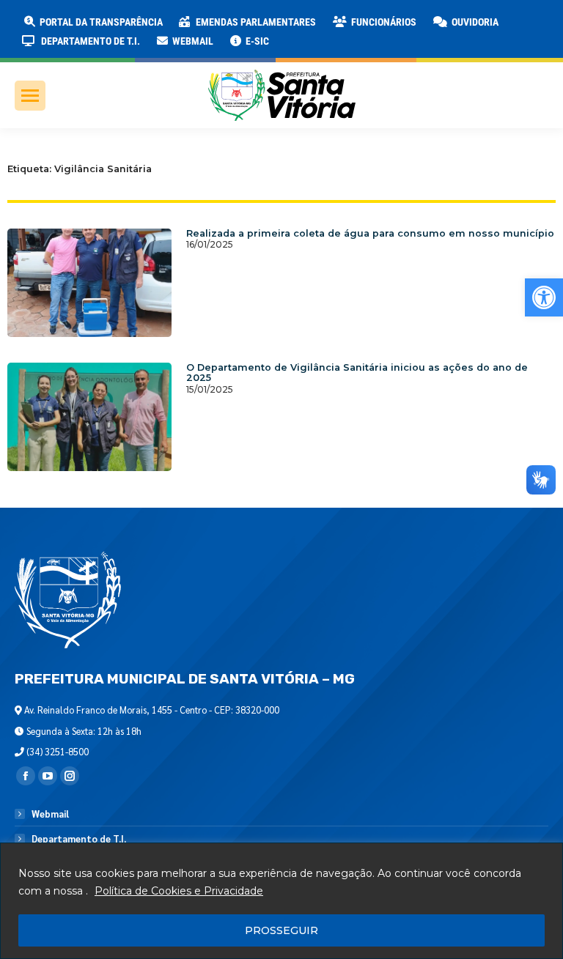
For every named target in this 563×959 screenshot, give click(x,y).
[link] (544, 297)
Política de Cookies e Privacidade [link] (179, 890)
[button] (236, 22)
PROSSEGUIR (281, 930)
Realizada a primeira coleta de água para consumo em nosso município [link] (370, 233)
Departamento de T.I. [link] (79, 839)
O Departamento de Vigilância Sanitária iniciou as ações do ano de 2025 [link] (357, 372)
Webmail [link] (50, 814)
